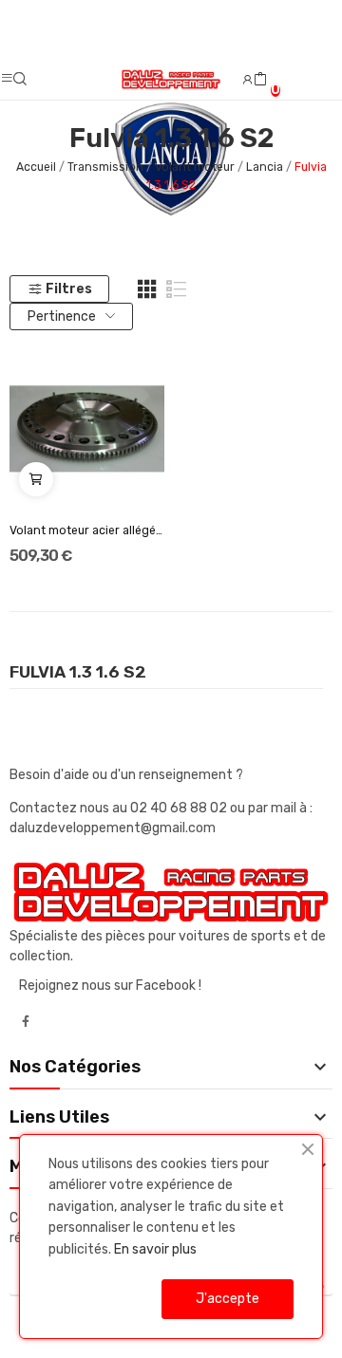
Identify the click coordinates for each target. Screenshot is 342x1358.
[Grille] (147, 289)
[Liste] (176, 289)
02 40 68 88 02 (180, 808)
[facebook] (25, 1022)
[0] (260, 79)
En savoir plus (155, 1249)
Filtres (69, 289)
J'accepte (227, 1299)
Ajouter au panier (36, 479)
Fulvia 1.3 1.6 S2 (78, 672)
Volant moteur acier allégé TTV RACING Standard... (87, 530)
